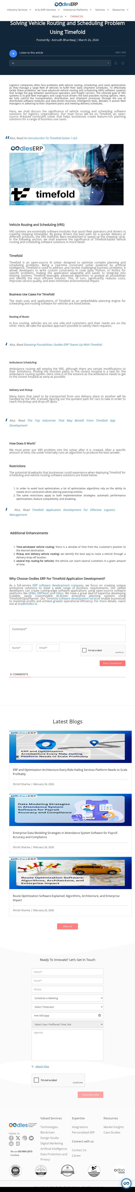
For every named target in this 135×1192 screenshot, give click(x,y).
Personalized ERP (83, 1132)
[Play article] (13, 53)
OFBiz (32, 593)
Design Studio (49, 1138)
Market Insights (114, 1127)
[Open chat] (126, 1183)
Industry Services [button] (17, 9)
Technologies (49, 1127)
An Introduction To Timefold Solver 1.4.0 (50, 138)
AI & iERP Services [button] (46, 9)
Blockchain (47, 1132)
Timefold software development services (73, 598)
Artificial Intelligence (53, 1149)
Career (76, 1155)
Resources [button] (118, 9)
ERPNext (43, 593)
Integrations (80, 1127)
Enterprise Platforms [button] (75, 9)
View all (67, 926)
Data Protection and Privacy (53, 1156)
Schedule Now (90, 1094)
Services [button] (100, 9)
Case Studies (112, 1132)
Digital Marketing (51, 1143)
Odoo (59, 593)
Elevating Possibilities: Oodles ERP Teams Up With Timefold (63, 345)
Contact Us (76, 16)
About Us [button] (57, 16)
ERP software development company (58, 585)
